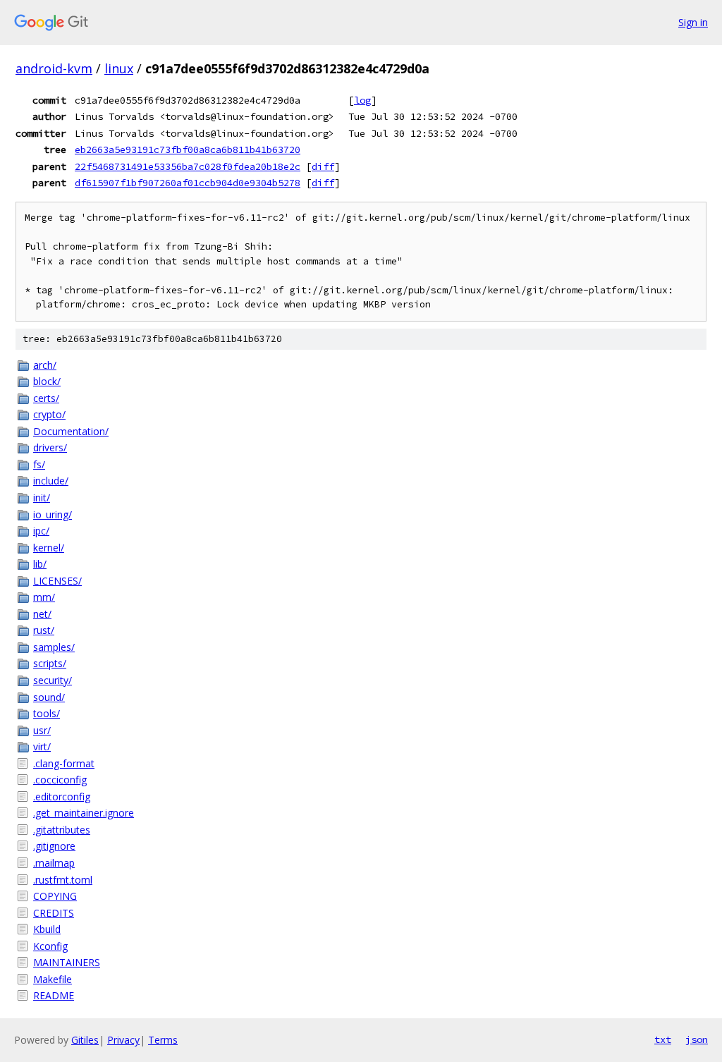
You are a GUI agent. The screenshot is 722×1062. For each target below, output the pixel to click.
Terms (163, 1039)
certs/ (46, 398)
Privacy (123, 1039)
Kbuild (47, 929)
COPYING (55, 896)
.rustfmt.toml (62, 879)
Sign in (693, 22)
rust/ (43, 630)
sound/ (49, 697)
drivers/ (50, 447)
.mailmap (54, 862)
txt (662, 1039)
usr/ (42, 730)
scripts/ (49, 663)
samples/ (54, 647)
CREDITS (53, 913)
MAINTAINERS (66, 962)
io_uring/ (52, 514)
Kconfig (50, 946)
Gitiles (85, 1039)
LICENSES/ (57, 580)
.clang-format (63, 763)
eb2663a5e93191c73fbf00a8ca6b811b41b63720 (187, 149)
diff (323, 166)
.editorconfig (61, 796)
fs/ (39, 464)
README (53, 995)
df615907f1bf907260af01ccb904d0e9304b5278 (187, 182)
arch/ (44, 365)
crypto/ (49, 414)
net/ (42, 614)
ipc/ (41, 530)
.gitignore (54, 846)
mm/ (44, 597)
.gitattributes (61, 829)
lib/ (40, 563)
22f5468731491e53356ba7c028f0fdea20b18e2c (187, 166)
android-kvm (54, 68)
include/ (50, 480)
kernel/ (48, 547)
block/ (47, 381)
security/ (52, 680)
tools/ (46, 713)
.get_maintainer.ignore (83, 812)
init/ (41, 497)
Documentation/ (71, 431)
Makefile (52, 979)
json (696, 1039)
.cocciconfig (60, 779)
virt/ (42, 746)
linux (118, 68)
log (362, 100)
